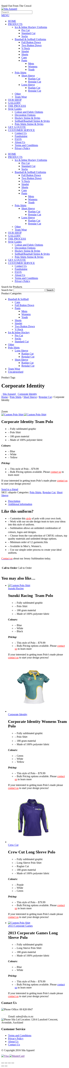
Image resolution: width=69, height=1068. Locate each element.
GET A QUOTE (17, 127)
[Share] (6, 1062)
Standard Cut (28, 33)
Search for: (7, 290)
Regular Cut (34, 81)
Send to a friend (9, 489)
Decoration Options (25, 115)
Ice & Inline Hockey (19, 332)
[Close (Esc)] (2, 1062)
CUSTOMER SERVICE (21, 130)
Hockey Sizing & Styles (27, 118)
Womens (32, 66)
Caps (24, 57)
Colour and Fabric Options (29, 112)
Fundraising (21, 136)
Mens (31, 63)
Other (18, 93)
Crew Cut (13, 844)
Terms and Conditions (26, 145)
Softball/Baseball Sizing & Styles (32, 121)
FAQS (18, 139)
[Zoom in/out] (12, 1062)
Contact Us (21, 133)
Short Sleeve (28, 75)
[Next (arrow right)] (6, 1065)
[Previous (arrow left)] (2, 1065)
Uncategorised (15, 371)
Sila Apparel (9, 394)
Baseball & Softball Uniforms (30, 39)
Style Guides (15, 108)
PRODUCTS (15, 24)
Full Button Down (31, 42)
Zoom (4, 411)
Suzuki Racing (16, 588)
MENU (5, 15)
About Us (20, 142)
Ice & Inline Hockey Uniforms (31, 27)
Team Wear (21, 96)
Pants (24, 60)
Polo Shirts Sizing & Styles (29, 124)
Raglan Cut (34, 78)
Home (4, 397)
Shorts (24, 54)
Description (14, 501)
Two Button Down (31, 45)
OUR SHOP (15, 99)
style (28, 518)
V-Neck (25, 48)
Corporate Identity (27, 394)
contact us (56, 471)
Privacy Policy (22, 148)
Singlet (25, 51)
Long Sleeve (28, 84)
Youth (31, 69)
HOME (12, 21)
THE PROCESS (17, 105)
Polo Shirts (20, 72)
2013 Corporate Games (20, 925)
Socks (24, 36)
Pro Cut (25, 30)
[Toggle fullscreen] (9, 1062)
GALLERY (14, 102)
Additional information (20, 504)
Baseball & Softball (18, 299)
